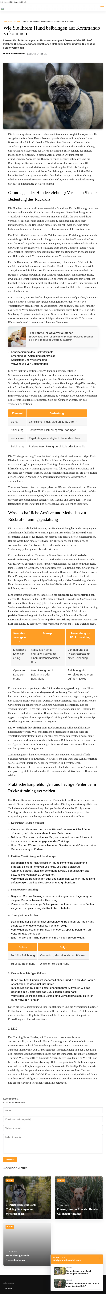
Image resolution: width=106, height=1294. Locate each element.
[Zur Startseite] (9, 7)
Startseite (7, 21)
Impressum (7, 1288)
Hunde (17, 21)
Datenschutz (8, 1283)
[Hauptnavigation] (100, 7)
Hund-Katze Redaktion (14, 54)
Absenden (10, 1160)
